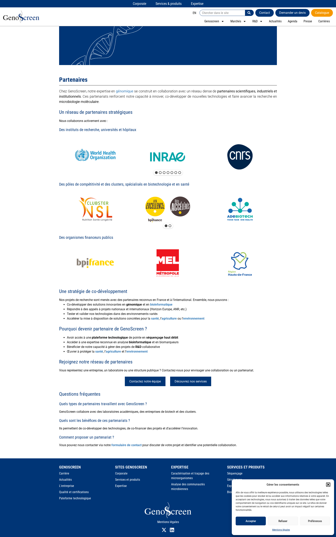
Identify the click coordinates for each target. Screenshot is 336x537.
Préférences (315, 521)
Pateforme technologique (75, 498)
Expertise (121, 486)
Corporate (121, 473)
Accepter (251, 521)
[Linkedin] (172, 530)
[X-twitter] (164, 530)
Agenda (292, 21)
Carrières (324, 21)
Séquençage (234, 473)
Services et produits (127, 479)
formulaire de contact (126, 445)
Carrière (64, 473)
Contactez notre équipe (145, 381)
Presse (308, 21)
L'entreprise (66, 486)
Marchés (235, 21)
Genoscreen (211, 21)
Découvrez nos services (191, 381)
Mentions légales (281, 529)
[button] (328, 485)
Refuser (282, 521)
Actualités (275, 21)
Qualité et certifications (74, 492)
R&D (255, 21)
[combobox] (222, 13)
